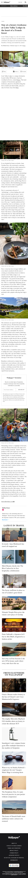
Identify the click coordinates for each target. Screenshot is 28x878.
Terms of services (19, 394)
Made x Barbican (13, 6)
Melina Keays (6, 45)
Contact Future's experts (14, 845)
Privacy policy (14, 850)
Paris (17, 87)
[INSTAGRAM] (3, 510)
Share (5, 71)
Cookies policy (14, 853)
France (18, 80)
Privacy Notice (21, 395)
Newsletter (24, 71)
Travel (2, 21)
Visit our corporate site (18, 872)
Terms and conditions (14, 848)
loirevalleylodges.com (7, 501)
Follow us (16, 71)
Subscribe (20, 2)
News (24, 45)
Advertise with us (14, 855)
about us (14, 843)
